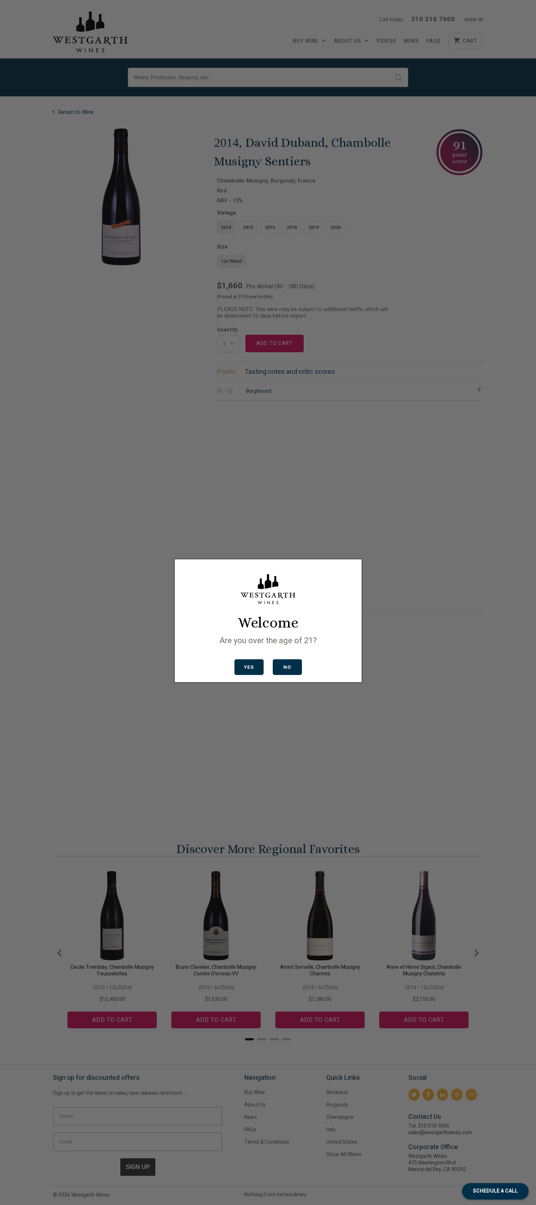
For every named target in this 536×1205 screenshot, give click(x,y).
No (287, 667)
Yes (249, 667)
